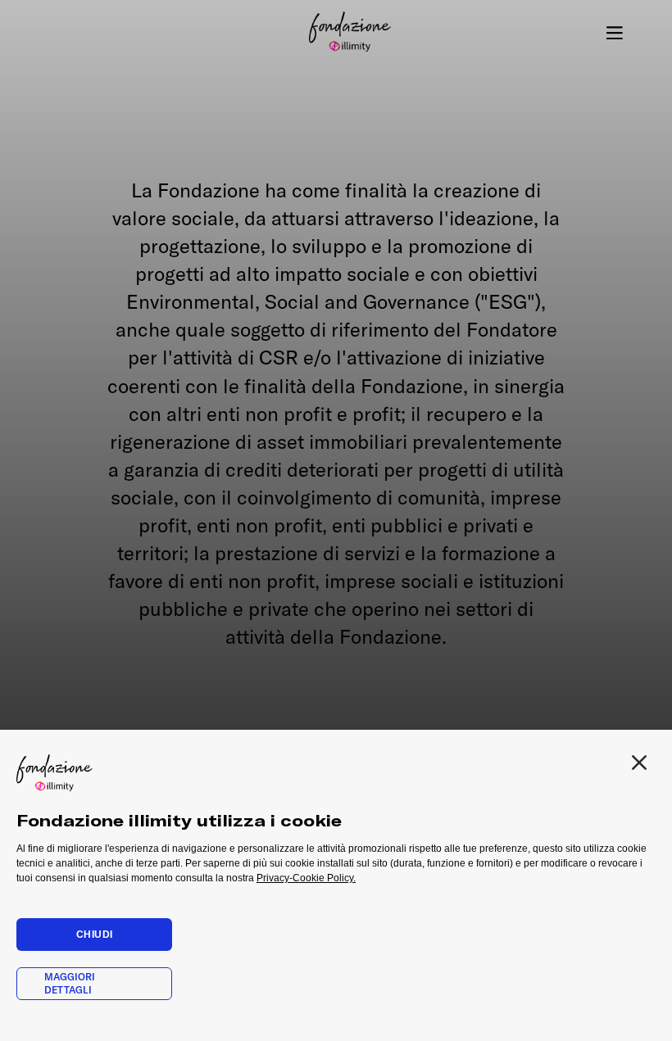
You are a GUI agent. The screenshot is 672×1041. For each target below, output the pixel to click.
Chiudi (94, 934)
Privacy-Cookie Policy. (306, 878)
